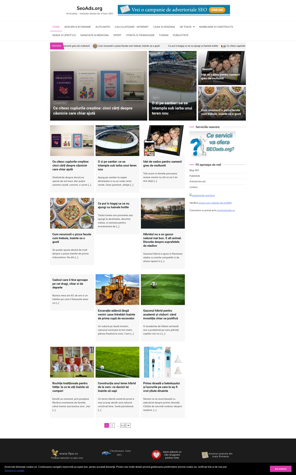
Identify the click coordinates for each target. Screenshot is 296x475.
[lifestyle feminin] (67, 460)
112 (123, 425)
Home (56, 26)
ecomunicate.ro (226, 210)
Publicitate (180, 35)
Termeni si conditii (14, 470)
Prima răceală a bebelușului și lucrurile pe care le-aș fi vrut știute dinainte (161, 387)
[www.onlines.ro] (217, 460)
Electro (205, 69)
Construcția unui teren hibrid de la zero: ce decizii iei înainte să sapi (117, 387)
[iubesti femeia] (167, 460)
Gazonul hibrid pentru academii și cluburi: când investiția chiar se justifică (160, 314)
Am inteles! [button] (281, 469)
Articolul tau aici (197, 181)
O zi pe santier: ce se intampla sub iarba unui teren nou (172, 108)
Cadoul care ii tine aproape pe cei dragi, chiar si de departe (70, 283)
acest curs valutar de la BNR (215, 202)
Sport (117, 35)
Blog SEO (194, 170)
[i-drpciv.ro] (117, 457)
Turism (163, 35)
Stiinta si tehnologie (140, 35)
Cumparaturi (60, 102)
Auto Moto (102, 26)
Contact (193, 187)
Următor (128, 425)
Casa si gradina (164, 26)
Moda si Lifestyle (64, 35)
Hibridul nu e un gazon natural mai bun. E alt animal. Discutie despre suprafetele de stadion (162, 239)
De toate (185, 26)
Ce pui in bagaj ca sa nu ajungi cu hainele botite (155, 46)
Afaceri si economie (77, 26)
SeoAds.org (89, 8)
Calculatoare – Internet (132, 26)
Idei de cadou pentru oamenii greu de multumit (220, 76)
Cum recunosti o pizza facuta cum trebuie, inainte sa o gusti (90, 46)
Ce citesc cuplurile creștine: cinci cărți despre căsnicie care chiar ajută (224, 46)
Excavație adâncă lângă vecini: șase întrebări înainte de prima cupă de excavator (116, 314)
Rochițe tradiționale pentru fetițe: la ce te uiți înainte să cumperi (70, 387)
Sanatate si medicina (94, 35)
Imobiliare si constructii (216, 26)
